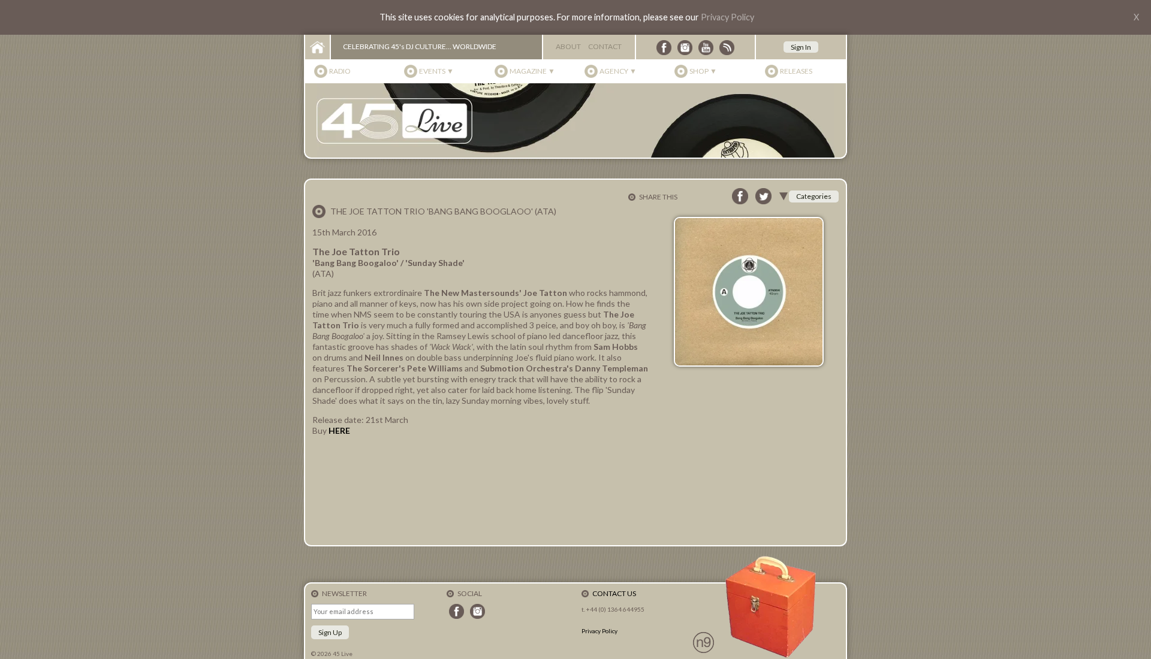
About (568, 46)
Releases (796, 70)
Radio (340, 70)
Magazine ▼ (532, 70)
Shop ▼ (703, 70)
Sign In (801, 47)
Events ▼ (436, 70)
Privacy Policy (727, 17)
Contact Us (614, 593)
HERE (339, 430)
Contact (605, 46)
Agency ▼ (618, 70)
